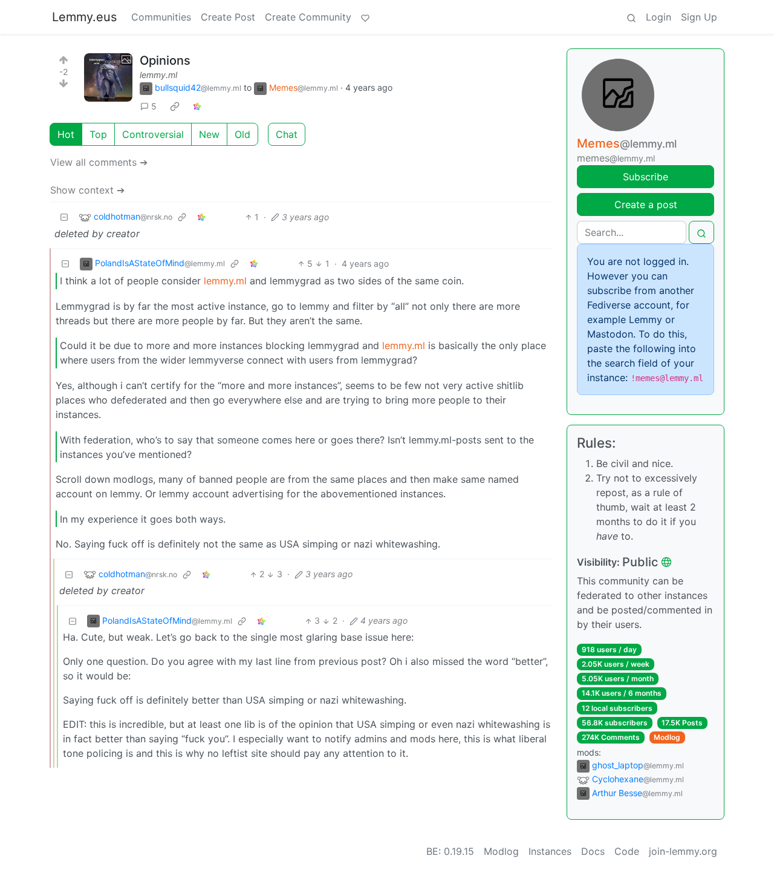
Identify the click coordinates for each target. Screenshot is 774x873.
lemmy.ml (158, 75)
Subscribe (645, 177)
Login (658, 17)
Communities (161, 17)
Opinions (165, 60)
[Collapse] (64, 217)
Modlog (667, 737)
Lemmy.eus (84, 17)
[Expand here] (108, 77)
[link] (174, 106)
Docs (593, 851)
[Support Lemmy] (365, 17)
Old (242, 134)
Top (98, 134)
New (209, 134)
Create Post (228, 17)
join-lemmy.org (683, 851)
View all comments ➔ (99, 162)
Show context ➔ (87, 190)
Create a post (645, 204)
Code (626, 851)
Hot (65, 134)
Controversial (153, 134)
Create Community (308, 17)
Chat (287, 134)
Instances (549, 851)
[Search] (631, 17)
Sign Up (699, 17)
